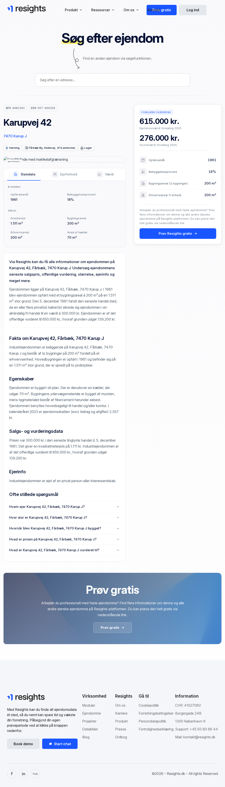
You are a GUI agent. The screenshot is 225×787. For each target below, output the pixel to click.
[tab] (24, 174)
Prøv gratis (161, 10)
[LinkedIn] (23, 773)
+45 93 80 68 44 (204, 729)
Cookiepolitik (149, 705)
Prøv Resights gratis (175, 233)
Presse (120, 729)
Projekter (89, 721)
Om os (120, 705)
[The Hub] (35, 773)
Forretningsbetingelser (156, 713)
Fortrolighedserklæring (156, 729)
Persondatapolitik (152, 721)
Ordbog (121, 737)
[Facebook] (11, 773)
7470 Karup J (15, 136)
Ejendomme (91, 713)
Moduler (88, 705)
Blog (85, 737)
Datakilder (90, 729)
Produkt (121, 721)
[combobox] (112, 80)
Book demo (23, 744)
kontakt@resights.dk (199, 737)
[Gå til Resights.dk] (26, 9)
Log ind (193, 10)
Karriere (121, 713)
